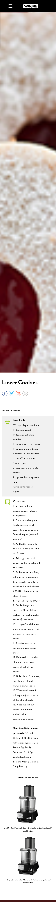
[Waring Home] (31, 6)
